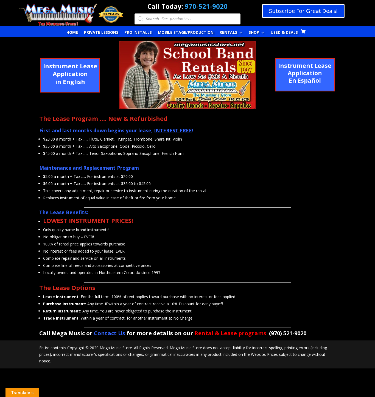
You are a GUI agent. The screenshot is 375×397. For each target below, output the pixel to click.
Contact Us (109, 333)
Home (72, 32)
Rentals (228, 32)
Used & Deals (284, 32)
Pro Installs (138, 32)
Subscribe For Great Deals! (303, 11)
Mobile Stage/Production (186, 32)
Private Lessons (101, 32)
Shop (254, 32)
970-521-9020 (206, 6)
